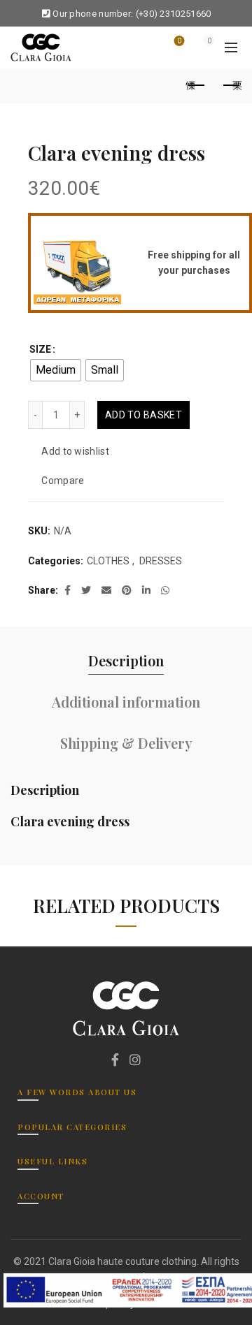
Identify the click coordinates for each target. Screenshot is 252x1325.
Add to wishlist (75, 451)
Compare (62, 481)
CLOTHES (108, 560)
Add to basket (143, 414)
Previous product (196, 86)
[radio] (55, 370)
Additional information (126, 701)
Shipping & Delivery (126, 742)
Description (126, 660)
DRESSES (160, 560)
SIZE (40, 349)
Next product (231, 86)
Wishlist (179, 41)
